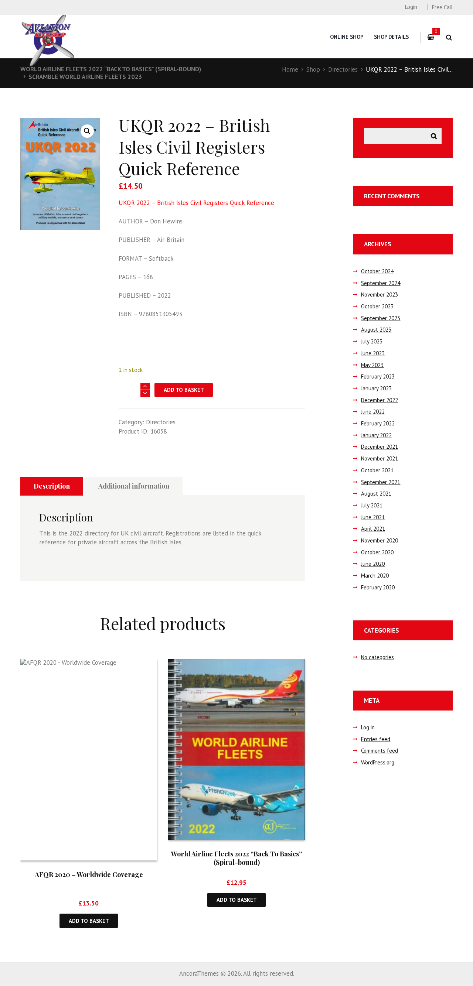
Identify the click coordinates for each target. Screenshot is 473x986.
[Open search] (449, 37)
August (376, 329)
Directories (343, 69)
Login (411, 6)
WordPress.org (377, 762)
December (379, 400)
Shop (313, 69)
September (380, 283)
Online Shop (346, 36)
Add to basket (184, 389)
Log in (368, 727)
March (375, 575)
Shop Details (391, 36)
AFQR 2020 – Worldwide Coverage (89, 874)
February (378, 376)
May (372, 365)
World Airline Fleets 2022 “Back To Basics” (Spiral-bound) (110, 69)
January (376, 388)
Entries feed (375, 739)
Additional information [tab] (133, 486)
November (379, 294)
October (377, 271)
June (373, 353)
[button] (87, 131)
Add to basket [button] (89, 920)
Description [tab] (52, 486)
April (373, 528)
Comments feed (379, 750)
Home (290, 69)
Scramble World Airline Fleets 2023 (85, 77)
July (371, 341)
